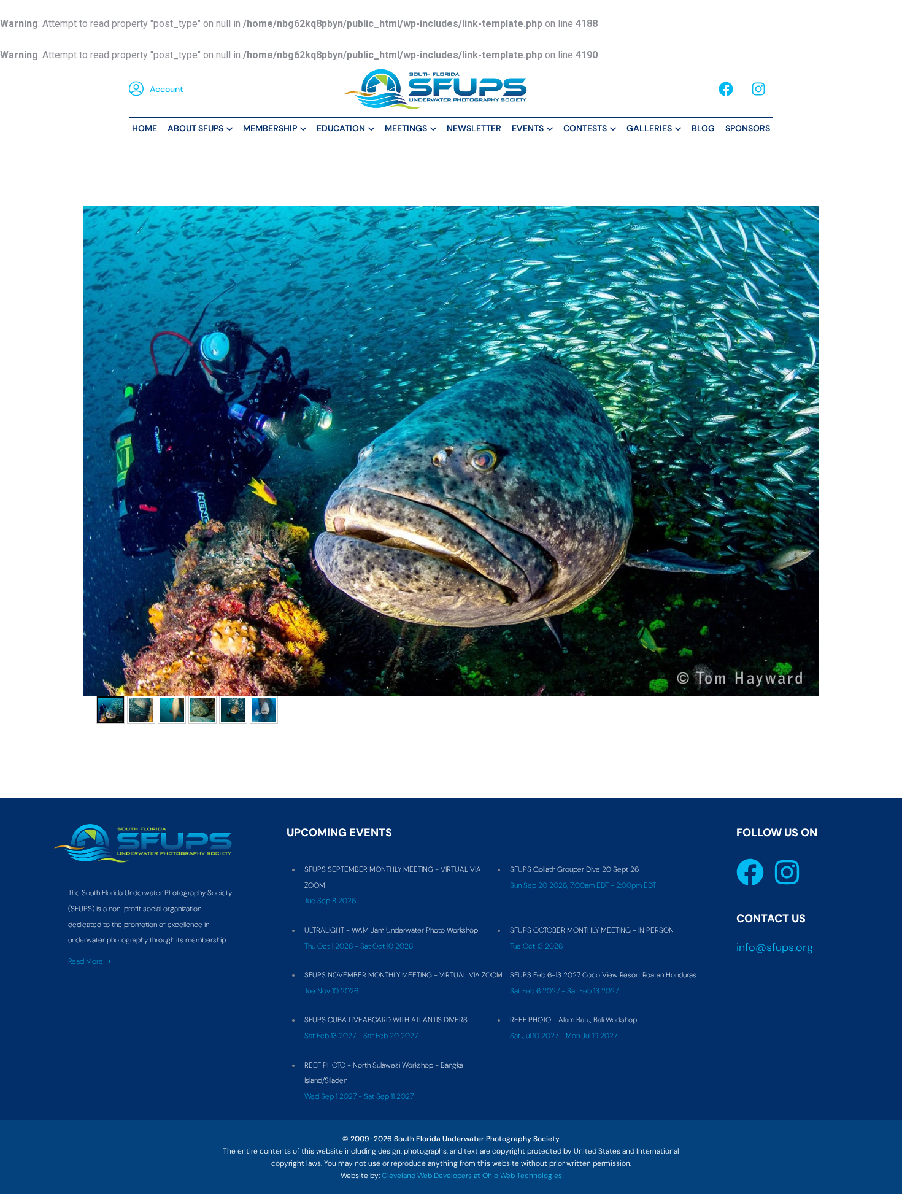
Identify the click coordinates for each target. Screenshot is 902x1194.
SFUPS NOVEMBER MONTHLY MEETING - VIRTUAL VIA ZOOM (403, 975)
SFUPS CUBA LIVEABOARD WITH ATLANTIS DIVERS (386, 1020)
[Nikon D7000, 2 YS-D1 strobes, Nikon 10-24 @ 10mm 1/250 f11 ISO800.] (233, 710)
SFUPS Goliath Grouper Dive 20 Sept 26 (574, 869)
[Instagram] (758, 89)
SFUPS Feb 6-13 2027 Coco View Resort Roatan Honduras (603, 975)
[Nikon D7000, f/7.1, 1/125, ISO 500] (202, 710)
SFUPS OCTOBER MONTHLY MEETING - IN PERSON (592, 930)
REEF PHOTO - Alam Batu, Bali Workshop (573, 1020)
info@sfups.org (774, 947)
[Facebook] (726, 89)
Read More (85, 961)
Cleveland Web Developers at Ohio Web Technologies (472, 1176)
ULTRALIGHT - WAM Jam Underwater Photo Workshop (391, 930)
